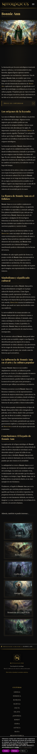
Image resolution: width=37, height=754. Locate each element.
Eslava (17, 712)
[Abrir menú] (33, 4)
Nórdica (17, 696)
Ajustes (24, 751)
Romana (17, 700)
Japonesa (17, 716)
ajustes (16, 747)
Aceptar (6, 751)
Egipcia (17, 704)
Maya (17, 732)
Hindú (17, 720)
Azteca (17, 728)
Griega (17, 692)
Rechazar (14, 751)
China (17, 724)
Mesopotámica (17, 736)
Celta (17, 708)
